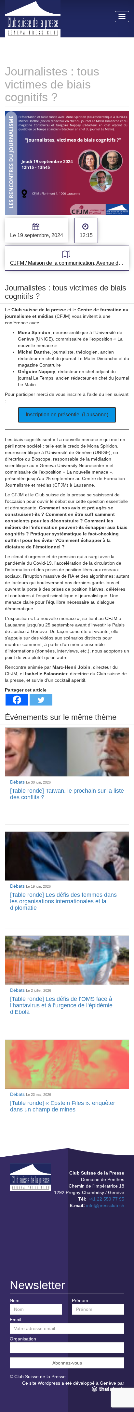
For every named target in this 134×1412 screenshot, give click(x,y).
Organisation (23, 1338)
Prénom (80, 1300)
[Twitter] (41, 700)
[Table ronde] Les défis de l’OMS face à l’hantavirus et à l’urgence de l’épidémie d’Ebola (61, 1005)
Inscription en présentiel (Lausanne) (67, 414)
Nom (15, 1300)
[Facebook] (17, 700)
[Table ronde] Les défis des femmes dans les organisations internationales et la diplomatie (63, 901)
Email (15, 1319)
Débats (18, 782)
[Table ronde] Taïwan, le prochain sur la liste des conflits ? (67, 793)
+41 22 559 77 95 (106, 1199)
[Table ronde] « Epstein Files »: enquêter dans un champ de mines (62, 1106)
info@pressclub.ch (105, 1205)
